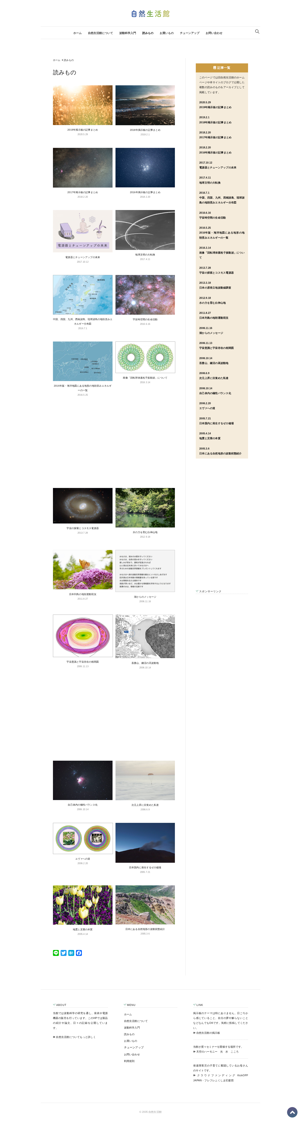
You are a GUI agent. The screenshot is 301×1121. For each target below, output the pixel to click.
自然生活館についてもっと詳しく (75, 1037)
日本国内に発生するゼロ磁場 (145, 867)
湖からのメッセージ (145, 596)
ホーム (77, 32)
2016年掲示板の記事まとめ (145, 192)
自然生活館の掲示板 (207, 1032)
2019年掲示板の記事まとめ (82, 129)
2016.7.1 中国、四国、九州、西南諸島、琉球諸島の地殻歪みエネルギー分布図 (222, 197)
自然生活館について (100, 32)
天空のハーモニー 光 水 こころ (217, 1051)
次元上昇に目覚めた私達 (145, 805)
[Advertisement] (114, 441)
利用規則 (129, 1061)
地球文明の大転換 (145, 254)
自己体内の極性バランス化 (83, 804)
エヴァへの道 (82, 858)
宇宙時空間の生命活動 (145, 319)
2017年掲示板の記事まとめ (82, 192)
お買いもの (167, 32)
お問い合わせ (214, 32)
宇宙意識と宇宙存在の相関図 (83, 661)
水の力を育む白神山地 (145, 532)
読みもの (147, 32)
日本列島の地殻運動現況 (82, 594)
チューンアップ (189, 32)
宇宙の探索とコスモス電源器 (83, 528)
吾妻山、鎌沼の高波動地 (145, 663)
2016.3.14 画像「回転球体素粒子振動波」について (222, 252)
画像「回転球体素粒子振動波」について (145, 377)
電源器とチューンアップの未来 (82, 257)
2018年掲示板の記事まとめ (145, 130)
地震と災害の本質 (83, 929)
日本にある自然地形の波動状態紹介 (145, 929)
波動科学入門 (127, 32)
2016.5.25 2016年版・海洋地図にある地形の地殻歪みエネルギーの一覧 (222, 232)
